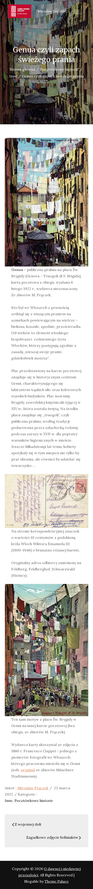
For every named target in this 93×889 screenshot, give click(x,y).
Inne (9, 800)
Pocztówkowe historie (33, 800)
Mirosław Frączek (32, 788)
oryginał (28, 770)
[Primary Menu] (77, 11)
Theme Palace (56, 881)
